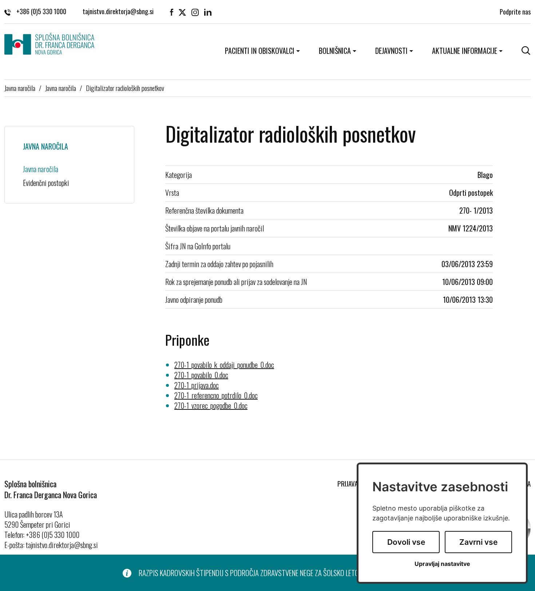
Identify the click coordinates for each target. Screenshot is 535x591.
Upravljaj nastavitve (442, 563)
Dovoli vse (406, 542)
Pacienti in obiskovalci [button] (259, 50)
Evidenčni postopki (46, 182)
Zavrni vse (478, 542)
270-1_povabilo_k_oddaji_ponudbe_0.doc (224, 364)
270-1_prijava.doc (196, 385)
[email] (118, 11)
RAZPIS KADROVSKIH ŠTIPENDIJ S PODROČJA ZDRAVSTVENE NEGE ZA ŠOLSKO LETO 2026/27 (261, 573)
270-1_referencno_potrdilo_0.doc (216, 395)
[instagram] (195, 11)
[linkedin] (207, 11)
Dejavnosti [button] (391, 50)
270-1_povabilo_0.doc (201, 374)
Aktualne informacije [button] (464, 50)
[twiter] (182, 11)
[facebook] (171, 11)
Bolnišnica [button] (335, 50)
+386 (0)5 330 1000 (41, 11)
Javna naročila (19, 88)
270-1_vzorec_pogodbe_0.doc (210, 405)
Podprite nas (515, 12)
